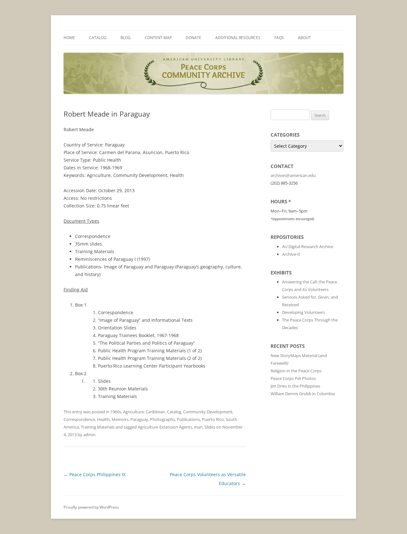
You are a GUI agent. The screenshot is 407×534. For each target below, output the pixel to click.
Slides (209, 427)
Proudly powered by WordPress (91, 507)
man (198, 427)
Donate (193, 37)
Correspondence (79, 419)
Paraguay (139, 419)
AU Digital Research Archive (307, 246)
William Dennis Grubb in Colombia (303, 393)
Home (69, 37)
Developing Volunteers (303, 312)
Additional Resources (237, 37)
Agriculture (133, 412)
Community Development (207, 412)
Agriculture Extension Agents (165, 427)
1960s (115, 412)
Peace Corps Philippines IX (95, 474)
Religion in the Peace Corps (296, 371)
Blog (126, 37)
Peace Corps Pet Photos (293, 378)
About (304, 37)
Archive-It (291, 254)
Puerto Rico (213, 419)
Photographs (162, 419)
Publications (188, 419)
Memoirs (120, 419)
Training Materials (97, 427)
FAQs (279, 37)
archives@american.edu (293, 175)
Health (103, 419)
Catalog (98, 37)
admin (89, 434)
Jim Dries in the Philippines (295, 386)
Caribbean (155, 412)
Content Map (158, 37)
